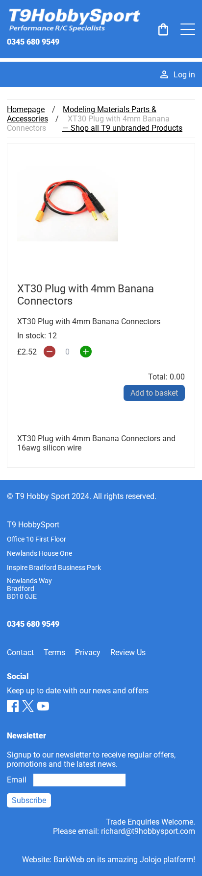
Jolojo (150, 859)
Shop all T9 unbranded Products (126, 128)
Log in (184, 74)
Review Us (128, 652)
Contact (20, 652)
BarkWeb (68, 859)
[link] (163, 29)
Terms (54, 652)
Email (16, 779)
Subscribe (29, 800)
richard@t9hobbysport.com (148, 831)
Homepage (26, 109)
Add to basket (154, 393)
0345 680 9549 (33, 42)
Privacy (88, 652)
